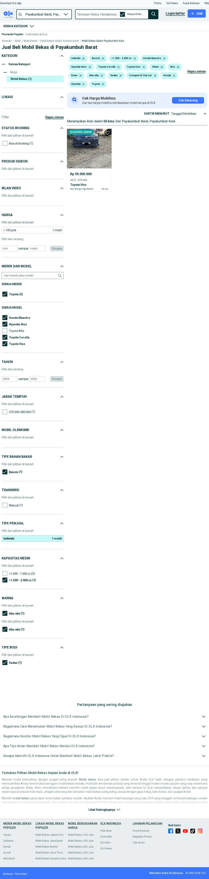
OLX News (106, 848)
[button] (10, 3)
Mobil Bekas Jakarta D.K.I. (50, 834)
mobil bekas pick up (36, 34)
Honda (7, 846)
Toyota (7, 834)
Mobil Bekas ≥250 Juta (80, 858)
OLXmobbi (106, 836)
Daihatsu (8, 840)
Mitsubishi (9, 858)
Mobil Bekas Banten (47, 846)
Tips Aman (139, 842)
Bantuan (8, 873)
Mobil (18, 41)
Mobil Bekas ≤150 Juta (80, 840)
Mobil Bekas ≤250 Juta (80, 852)
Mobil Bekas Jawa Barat (49, 840)
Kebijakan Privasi (142, 836)
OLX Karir (105, 842)
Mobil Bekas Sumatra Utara (51, 858)
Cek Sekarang (188, 100)
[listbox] (83, 58)
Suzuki (7, 852)
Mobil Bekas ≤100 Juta (80, 834)
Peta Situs (106, 830)
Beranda (7, 41)
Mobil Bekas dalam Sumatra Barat (59, 41)
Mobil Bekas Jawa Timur (49, 852)
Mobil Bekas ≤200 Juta (80, 846)
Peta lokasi (21, 873)
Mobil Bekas (30, 41)
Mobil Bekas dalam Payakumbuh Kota (103, 41)
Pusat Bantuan (141, 830)
